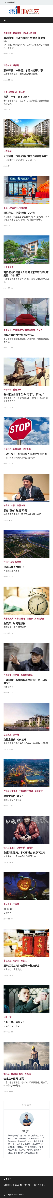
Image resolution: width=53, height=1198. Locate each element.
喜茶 (5, 91)
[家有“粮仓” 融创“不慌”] (26, 489)
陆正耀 (33, 32)
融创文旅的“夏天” (13, 796)
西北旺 (6, 561)
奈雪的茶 (13, 91)
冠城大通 (17, 448)
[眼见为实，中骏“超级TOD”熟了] (26, 191)
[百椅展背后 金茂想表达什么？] (26, 313)
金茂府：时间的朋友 (14, 623)
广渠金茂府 (20, 618)
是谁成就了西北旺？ (14, 567)
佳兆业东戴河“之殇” (14, 1078)
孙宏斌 (6, 505)
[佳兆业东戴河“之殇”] (26, 1057)
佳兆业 (6, 1073)
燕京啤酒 (7, 65)
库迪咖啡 (7, 32)
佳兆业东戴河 (9, 847)
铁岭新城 (27, 448)
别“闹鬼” (8, 909)
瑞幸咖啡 (17, 32)
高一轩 (16, 734)
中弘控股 (7, 960)
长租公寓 (7, 1017)
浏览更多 (26, 1105)
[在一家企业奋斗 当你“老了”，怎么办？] (26, 373)
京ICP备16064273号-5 (14, 1194)
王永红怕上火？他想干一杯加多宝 (22, 965)
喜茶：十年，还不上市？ (17, 96)
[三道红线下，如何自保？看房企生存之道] (26, 432)
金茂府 (30, 618)
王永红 (16, 904)
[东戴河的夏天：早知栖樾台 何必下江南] (26, 831)
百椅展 (40, 329)
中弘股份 (7, 904)
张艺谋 (16, 675)
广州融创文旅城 (10, 791)
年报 (13, 505)
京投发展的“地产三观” (15, 739)
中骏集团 (23, 207)
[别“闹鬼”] (26, 887)
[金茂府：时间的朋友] (26, 602)
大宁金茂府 (8, 618)
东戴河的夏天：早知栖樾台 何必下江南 (24, 852)
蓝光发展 (17, 389)
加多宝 (16, 960)
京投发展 (7, 734)
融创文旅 (39, 791)
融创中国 (21, 505)
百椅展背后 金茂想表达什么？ (19, 334)
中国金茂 (7, 329)
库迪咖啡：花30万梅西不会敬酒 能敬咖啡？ (24, 39)
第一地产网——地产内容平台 (33, 1184)
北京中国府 (8, 267)
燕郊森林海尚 (27, 675)
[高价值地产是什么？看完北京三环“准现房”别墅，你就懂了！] (26, 250)
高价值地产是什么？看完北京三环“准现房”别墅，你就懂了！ (26, 274)
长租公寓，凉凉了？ (14, 1022)
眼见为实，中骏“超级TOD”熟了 (20, 212)
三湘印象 (7, 675)
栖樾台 (30, 847)
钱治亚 (26, 32)
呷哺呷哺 (7, 389)
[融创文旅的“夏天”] (26, 774)
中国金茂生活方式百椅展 (24, 329)
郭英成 (28, 1073)
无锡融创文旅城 (26, 791)
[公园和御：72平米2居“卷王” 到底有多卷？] (26, 134)
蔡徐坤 (16, 65)
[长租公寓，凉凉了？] (26, 1000)
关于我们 (7, 1179)
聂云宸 (22, 91)
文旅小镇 (21, 847)
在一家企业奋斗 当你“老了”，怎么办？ (24, 394)
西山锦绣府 (16, 561)
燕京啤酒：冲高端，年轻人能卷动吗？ (24, 70)
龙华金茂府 (39, 618)
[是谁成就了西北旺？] (26, 545)
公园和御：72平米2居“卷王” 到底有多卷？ (26, 156)
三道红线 (7, 448)
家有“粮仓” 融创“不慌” (16, 510)
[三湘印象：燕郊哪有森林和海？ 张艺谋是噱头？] (26, 658)
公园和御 (7, 151)
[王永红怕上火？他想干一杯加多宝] (26, 944)
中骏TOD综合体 (11, 207)
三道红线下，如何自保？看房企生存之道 (25, 454)
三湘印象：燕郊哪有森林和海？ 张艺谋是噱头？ (25, 681)
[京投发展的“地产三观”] (26, 718)
